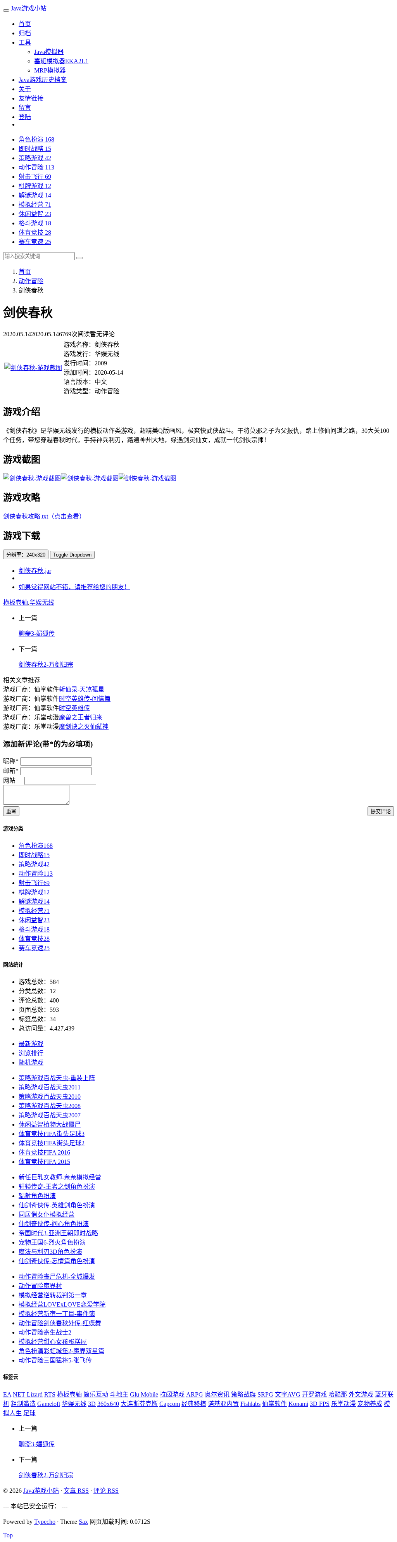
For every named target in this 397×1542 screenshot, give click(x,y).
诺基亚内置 (223, 1403)
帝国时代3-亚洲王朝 (58, 1233)
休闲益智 (35, 214)
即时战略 (35, 148)
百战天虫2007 (50, 1115)
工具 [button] (25, 42)
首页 (25, 24)
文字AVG (287, 1394)
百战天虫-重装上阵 (57, 1078)
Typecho (44, 1521)
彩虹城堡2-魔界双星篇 (61, 1351)
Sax (83, 1521)
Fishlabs (250, 1403)
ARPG (194, 1394)
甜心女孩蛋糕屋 (53, 1341)
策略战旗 (243, 1394)
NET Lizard (28, 1394)
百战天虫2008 (50, 1106)
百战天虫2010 (50, 1096)
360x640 (108, 1403)
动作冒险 (36, 167)
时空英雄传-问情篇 (84, 698)
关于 (25, 89)
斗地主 (119, 1394)
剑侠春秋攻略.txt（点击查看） (44, 516)
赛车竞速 (35, 242)
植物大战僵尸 (50, 1124)
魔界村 (40, 1286)
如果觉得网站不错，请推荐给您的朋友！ (74, 587)
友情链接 (31, 98)
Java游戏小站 (29, 8)
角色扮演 (36, 139)
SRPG (265, 1394)
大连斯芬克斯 (139, 1403)
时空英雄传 (74, 708)
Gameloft (48, 1403)
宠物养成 (369, 1403)
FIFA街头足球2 (52, 1143)
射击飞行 (35, 176)
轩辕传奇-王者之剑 (57, 1186)
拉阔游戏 (172, 1394)
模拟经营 (35, 204)
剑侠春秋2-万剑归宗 (46, 664)
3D (92, 1403)
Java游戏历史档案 (43, 79)
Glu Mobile (144, 1394)
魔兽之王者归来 (80, 717)
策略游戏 (35, 158)
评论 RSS (106, 1490)
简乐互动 (95, 1394)
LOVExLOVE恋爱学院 (62, 1304)
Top (8, 1535)
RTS (49, 1394)
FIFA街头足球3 (52, 1134)
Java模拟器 (49, 51)
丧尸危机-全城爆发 (57, 1276)
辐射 (37, 1196)
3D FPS (320, 1403)
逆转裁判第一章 (53, 1295)
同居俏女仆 (46, 1214)
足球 (29, 1413)
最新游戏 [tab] (31, 1044)
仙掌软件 (274, 1403)
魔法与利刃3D (50, 1251)
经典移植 (193, 1403)
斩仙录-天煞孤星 (81, 689)
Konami (298, 1403)
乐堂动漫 (343, 1403)
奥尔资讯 (217, 1394)
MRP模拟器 (50, 70)
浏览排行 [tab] (31, 1053)
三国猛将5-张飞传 (55, 1360)
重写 (11, 811)
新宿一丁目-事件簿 (57, 1313)
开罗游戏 (314, 1394)
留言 (25, 107)
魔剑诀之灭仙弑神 (84, 726)
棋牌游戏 (35, 186)
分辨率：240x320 (25, 555)
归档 (25, 33)
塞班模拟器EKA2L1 (61, 61)
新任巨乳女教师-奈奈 (60, 1177)
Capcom (169, 1403)
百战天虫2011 (50, 1087)
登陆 (25, 117)
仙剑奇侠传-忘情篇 (57, 1261)
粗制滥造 (23, 1403)
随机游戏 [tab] (31, 1062)
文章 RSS (76, 1490)
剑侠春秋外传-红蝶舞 (60, 1323)
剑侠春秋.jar (35, 570)
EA (7, 1394)
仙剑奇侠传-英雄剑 (57, 1205)
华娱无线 (41, 602)
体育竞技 (35, 232)
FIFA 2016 (44, 1152)
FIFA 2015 (44, 1161)
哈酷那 (337, 1394)
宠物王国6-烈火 (52, 1242)
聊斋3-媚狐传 (37, 633)
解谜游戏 (35, 195)
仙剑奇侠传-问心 (54, 1223)
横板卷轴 (15, 602)
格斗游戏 (35, 223)
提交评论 (381, 811)
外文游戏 (361, 1394)
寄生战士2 (45, 1332)
